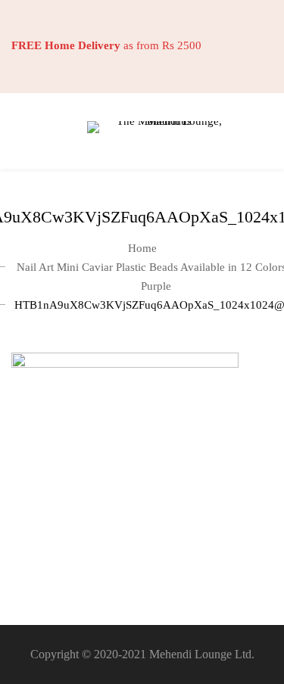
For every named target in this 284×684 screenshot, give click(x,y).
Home (142, 248)
